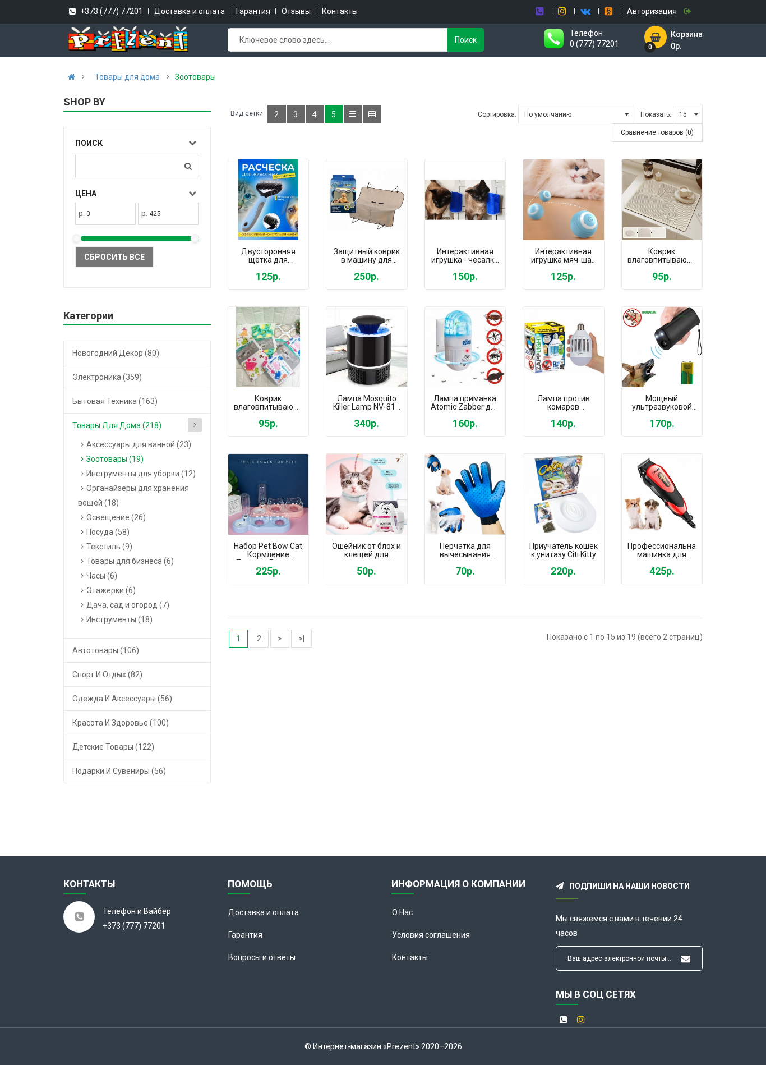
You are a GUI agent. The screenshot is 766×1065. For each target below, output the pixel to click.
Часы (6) (101, 575)
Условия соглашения (431, 934)
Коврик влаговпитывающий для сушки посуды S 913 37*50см (268, 403)
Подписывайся (686, 959)
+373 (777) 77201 (111, 11)
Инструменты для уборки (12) (141, 473)
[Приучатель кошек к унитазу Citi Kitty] (563, 494)
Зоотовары (195, 77)
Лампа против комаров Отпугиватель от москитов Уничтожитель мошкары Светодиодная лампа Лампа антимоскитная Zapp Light (563, 403)
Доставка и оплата (189, 11)
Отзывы (296, 11)
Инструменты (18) (119, 619)
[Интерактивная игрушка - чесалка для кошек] (465, 199)
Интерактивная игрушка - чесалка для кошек (465, 256)
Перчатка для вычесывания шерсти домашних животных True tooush (465, 551)
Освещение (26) (116, 517)
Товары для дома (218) (116, 425)
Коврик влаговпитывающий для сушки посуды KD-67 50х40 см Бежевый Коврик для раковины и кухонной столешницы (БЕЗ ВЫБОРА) (662, 256)
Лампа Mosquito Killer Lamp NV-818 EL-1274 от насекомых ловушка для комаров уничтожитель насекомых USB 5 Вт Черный (366, 403)
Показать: (655, 114)
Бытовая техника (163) (115, 401)
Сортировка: (497, 114)
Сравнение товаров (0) (657, 132)
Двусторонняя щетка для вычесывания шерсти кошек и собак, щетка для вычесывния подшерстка (268, 256)
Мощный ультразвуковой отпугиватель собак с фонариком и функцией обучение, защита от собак (662, 403)
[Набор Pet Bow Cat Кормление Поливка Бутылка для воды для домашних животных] (268, 494)
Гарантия (253, 11)
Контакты (340, 11)
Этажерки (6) (111, 590)
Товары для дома (127, 77)
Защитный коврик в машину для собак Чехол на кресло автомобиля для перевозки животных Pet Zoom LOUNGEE (367, 256)
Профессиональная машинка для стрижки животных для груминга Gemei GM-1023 (662, 551)
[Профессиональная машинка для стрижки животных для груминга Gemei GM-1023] (662, 494)
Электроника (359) (107, 377)
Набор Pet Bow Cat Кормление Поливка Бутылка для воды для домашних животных (268, 551)
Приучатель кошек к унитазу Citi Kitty (563, 550)
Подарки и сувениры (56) (119, 770)
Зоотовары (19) (115, 459)
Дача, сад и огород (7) (127, 604)
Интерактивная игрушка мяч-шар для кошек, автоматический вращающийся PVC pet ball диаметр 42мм (563, 256)
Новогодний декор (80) (115, 352)
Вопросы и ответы (262, 957)
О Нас (402, 912)
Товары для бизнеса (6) (130, 561)
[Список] (353, 114)
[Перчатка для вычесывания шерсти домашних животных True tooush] (465, 494)
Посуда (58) (108, 531)
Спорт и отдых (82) (107, 674)
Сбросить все (114, 257)
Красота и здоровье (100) (120, 722)
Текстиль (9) (109, 546)
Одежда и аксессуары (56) (122, 698)
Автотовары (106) (105, 650)
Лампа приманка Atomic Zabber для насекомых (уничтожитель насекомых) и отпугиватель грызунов (465, 403)
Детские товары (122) (113, 746)
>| (301, 638)
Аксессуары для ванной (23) (138, 444)
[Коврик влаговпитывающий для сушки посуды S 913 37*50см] (268, 347)
